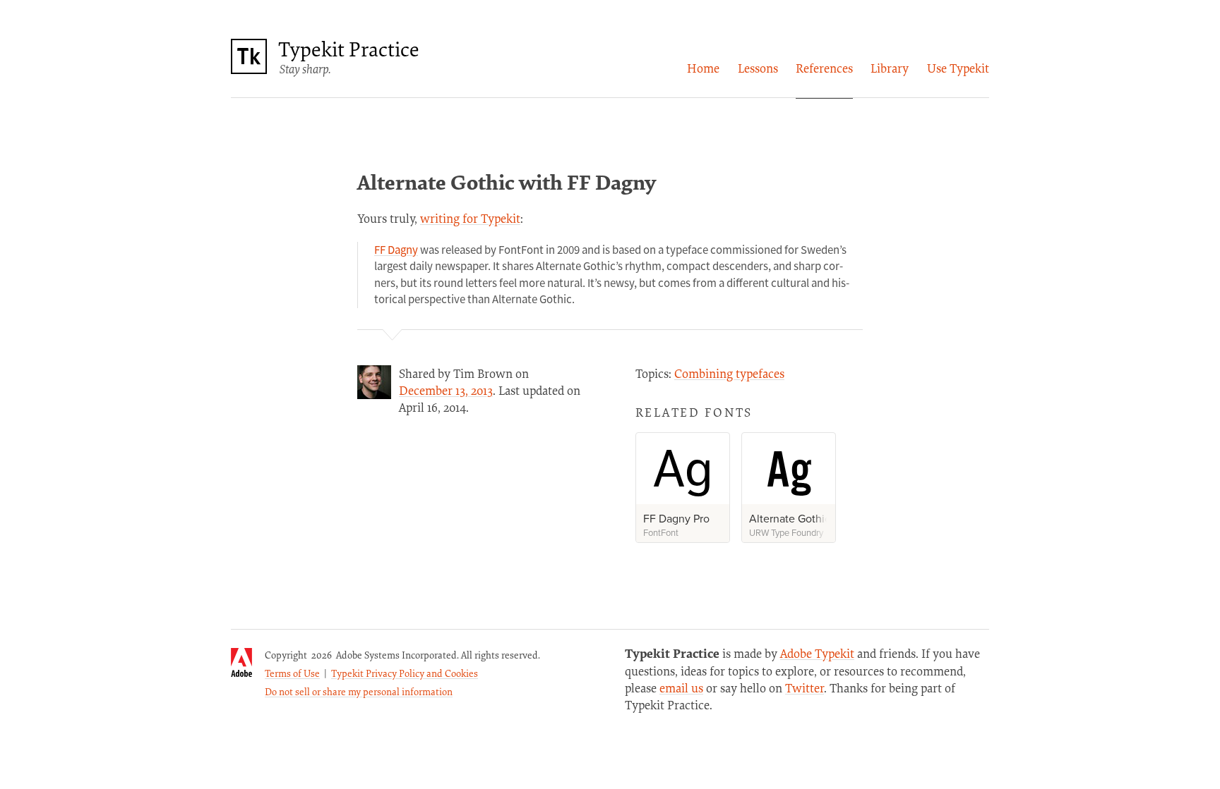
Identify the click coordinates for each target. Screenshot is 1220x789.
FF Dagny (396, 250)
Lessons (758, 68)
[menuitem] (703, 68)
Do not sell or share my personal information (359, 691)
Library (890, 68)
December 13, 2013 (446, 390)
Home (703, 68)
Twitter (804, 688)
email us (681, 688)
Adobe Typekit (817, 653)
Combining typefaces (729, 373)
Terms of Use (292, 673)
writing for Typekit (470, 218)
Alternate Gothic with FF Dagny (506, 181)
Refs (824, 68)
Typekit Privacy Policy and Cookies (404, 673)
